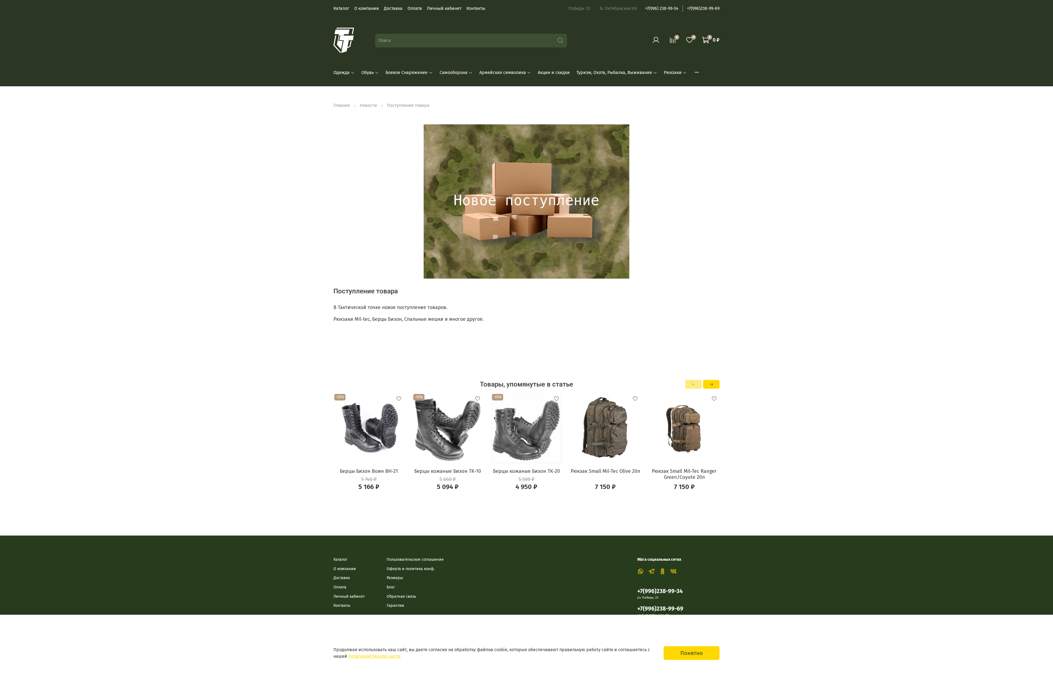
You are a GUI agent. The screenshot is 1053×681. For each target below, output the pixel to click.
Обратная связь (401, 596)
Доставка (393, 8)
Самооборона (454, 72)
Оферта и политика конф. (411, 568)
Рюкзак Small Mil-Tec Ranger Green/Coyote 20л (684, 474)
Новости (368, 105)
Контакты (475, 8)
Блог (391, 587)
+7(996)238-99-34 (660, 591)
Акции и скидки (554, 72)
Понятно (691, 653)
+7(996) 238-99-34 (661, 8)
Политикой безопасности (374, 656)
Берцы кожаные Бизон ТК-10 (447, 471)
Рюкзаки (673, 72)
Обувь (367, 72)
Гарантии (395, 605)
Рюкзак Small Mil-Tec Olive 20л (605, 471)
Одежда (341, 72)
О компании (366, 8)
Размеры (395, 578)
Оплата (414, 8)
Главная (341, 105)
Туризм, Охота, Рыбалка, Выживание (614, 72)
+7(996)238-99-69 (703, 8)
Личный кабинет (444, 8)
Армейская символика (502, 72)
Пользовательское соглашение (415, 559)
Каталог (341, 8)
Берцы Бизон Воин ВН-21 (369, 471)
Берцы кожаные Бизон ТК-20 (526, 471)
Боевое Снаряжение (407, 72)
